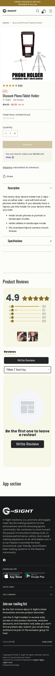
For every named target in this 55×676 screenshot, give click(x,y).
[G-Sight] (9, 11)
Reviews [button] (10, 352)
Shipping (7, 167)
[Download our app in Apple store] (13, 576)
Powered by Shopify (11, 665)
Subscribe (47, 642)
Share (10, 176)
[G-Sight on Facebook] (4, 561)
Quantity (7, 127)
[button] (22, 336)
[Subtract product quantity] (5, 133)
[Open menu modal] (51, 11)
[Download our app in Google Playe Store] (35, 576)
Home (6, 23)
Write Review (26, 360)
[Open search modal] (37, 11)
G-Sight (7, 99)
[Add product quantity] (15, 133)
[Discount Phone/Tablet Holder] (27, 54)
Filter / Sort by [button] (16, 369)
